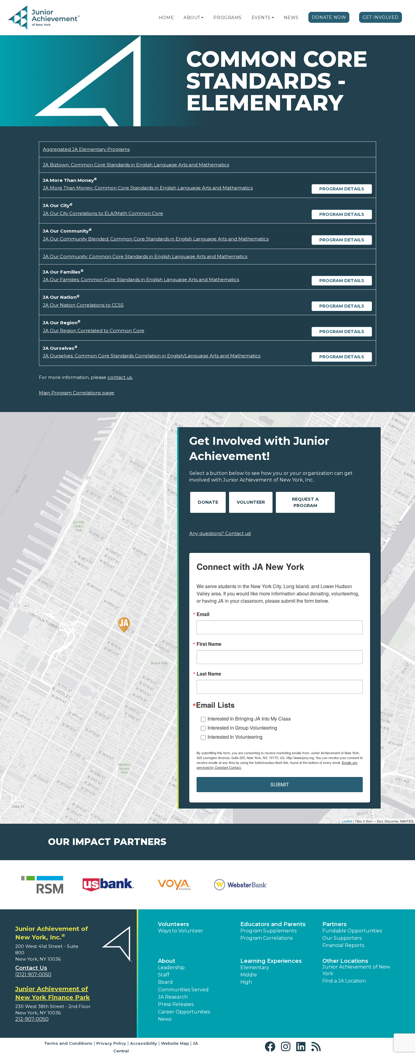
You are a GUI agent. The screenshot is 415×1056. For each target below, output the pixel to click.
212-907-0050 (32, 1019)
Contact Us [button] (31, 968)
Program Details (341, 189)
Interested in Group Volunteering (242, 727)
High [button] (246, 982)
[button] (202, 17)
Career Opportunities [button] (184, 1012)
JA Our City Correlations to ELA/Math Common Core (103, 213)
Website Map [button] (175, 1043)
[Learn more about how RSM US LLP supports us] (42, 885)
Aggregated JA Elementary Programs (86, 149)
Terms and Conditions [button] (68, 1043)
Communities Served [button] (183, 990)
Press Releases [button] (176, 1004)
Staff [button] (164, 975)
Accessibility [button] (143, 1043)
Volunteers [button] (173, 924)
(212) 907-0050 (33, 974)
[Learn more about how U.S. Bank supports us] (108, 885)
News (291, 17)
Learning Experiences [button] (271, 961)
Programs (227, 17)
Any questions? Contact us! (220, 533)
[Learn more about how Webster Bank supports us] (240, 885)
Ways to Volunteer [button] (180, 931)
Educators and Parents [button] (273, 924)
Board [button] (165, 982)
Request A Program (305, 502)
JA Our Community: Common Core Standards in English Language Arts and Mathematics (145, 256)
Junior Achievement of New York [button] (356, 970)
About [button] (166, 961)
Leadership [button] (171, 967)
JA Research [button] (173, 997)
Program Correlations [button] (266, 938)
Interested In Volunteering (235, 736)
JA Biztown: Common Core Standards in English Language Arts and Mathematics (136, 165)
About (191, 17)
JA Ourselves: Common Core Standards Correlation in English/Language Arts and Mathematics (151, 356)
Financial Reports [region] (343, 945)
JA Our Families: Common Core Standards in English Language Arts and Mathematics (141, 279)
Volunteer (251, 502)
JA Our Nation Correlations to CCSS (83, 305)
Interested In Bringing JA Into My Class (249, 718)
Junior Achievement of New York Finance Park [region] (52, 993)
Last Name (209, 673)
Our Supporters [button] (342, 938)
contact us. (120, 377)
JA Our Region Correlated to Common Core (93, 330)
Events (261, 17)
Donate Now (329, 17)
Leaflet (347, 821)
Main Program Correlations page (76, 393)
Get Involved (380, 17)
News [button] (164, 1019)
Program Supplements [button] (268, 931)
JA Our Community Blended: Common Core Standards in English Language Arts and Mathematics (156, 239)
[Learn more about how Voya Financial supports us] (174, 885)
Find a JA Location (344, 981)
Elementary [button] (254, 967)
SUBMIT (279, 784)
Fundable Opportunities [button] (352, 931)
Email (203, 614)
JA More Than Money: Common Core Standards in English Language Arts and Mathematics (148, 188)
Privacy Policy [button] (111, 1043)
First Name (209, 644)
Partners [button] (334, 924)
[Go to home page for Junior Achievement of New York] (44, 18)
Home (166, 17)
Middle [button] (248, 975)
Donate (208, 502)
